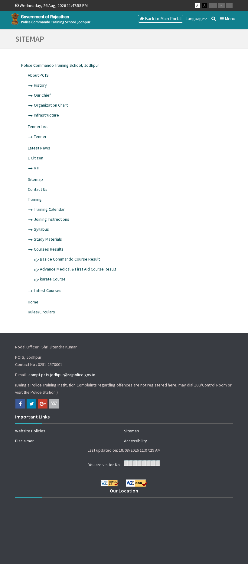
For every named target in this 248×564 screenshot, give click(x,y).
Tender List (38, 126)
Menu (229, 18)
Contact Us (37, 189)
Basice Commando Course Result (70, 259)
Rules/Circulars (41, 312)
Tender (40, 136)
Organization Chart (51, 105)
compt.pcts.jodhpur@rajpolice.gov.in (61, 374)
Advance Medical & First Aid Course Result (78, 269)
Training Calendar (49, 209)
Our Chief (42, 95)
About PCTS (38, 75)
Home (33, 302)
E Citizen (35, 158)
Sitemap (35, 179)
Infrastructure (46, 115)
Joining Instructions (51, 219)
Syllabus (41, 229)
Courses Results (49, 249)
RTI (36, 168)
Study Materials (48, 239)
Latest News (39, 148)
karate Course (53, 279)
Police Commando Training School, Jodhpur (60, 65)
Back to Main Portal (162, 18)
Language (194, 18)
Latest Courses (47, 290)
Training (35, 199)
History (40, 85)
